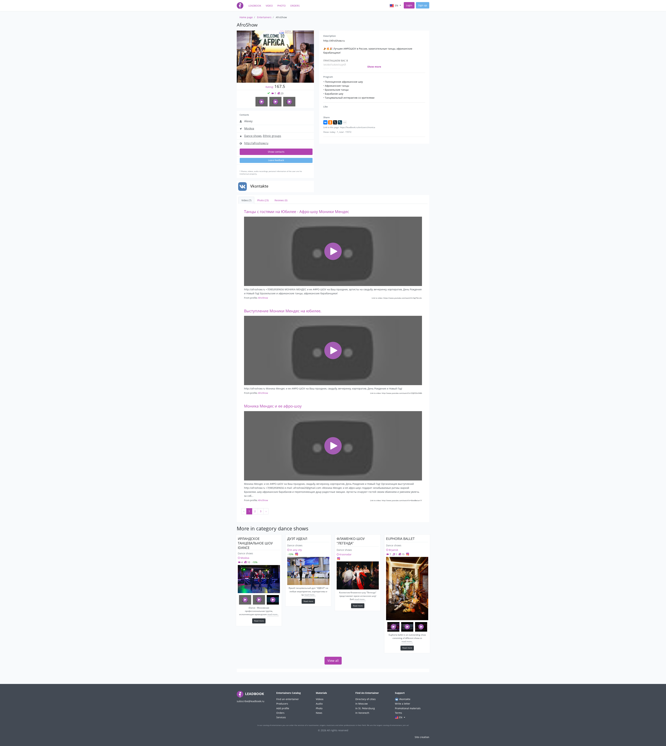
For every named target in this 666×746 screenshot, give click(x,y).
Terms (398, 712)
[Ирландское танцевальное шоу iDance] (259, 579)
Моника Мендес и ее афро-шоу (273, 406)
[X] (335, 122)
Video (269, 5)
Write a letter (402, 703)
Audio (319, 703)
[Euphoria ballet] (407, 588)
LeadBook (254, 5)
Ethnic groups (272, 136)
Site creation (422, 737)
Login (409, 5)
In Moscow (361, 703)
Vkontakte (404, 699)
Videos (319, 699)
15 (402, 554)
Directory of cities (365, 699)
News (319, 712)
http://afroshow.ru (256, 143)
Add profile (282, 708)
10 (248, 562)
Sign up (422, 5)
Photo (281, 5)
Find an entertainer (287, 699)
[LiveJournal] (340, 122)
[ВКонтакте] (325, 122)
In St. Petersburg (365, 708)
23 (281, 93)
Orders (295, 5)
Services (281, 717)
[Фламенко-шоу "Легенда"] (358, 575)
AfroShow (263, 297)
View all (333, 660)
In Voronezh (362, 712)
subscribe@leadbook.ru (250, 701)
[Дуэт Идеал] (308, 571)
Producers (282, 703)
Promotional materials (408, 708)
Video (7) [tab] (246, 200)
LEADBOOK (254, 693)
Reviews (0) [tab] (281, 200)
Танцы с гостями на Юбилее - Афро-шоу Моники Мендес (296, 211)
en (396, 5)
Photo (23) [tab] (263, 200)
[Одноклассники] (330, 122)
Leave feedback (276, 160)
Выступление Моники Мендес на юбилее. (282, 310)
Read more (259, 620)
